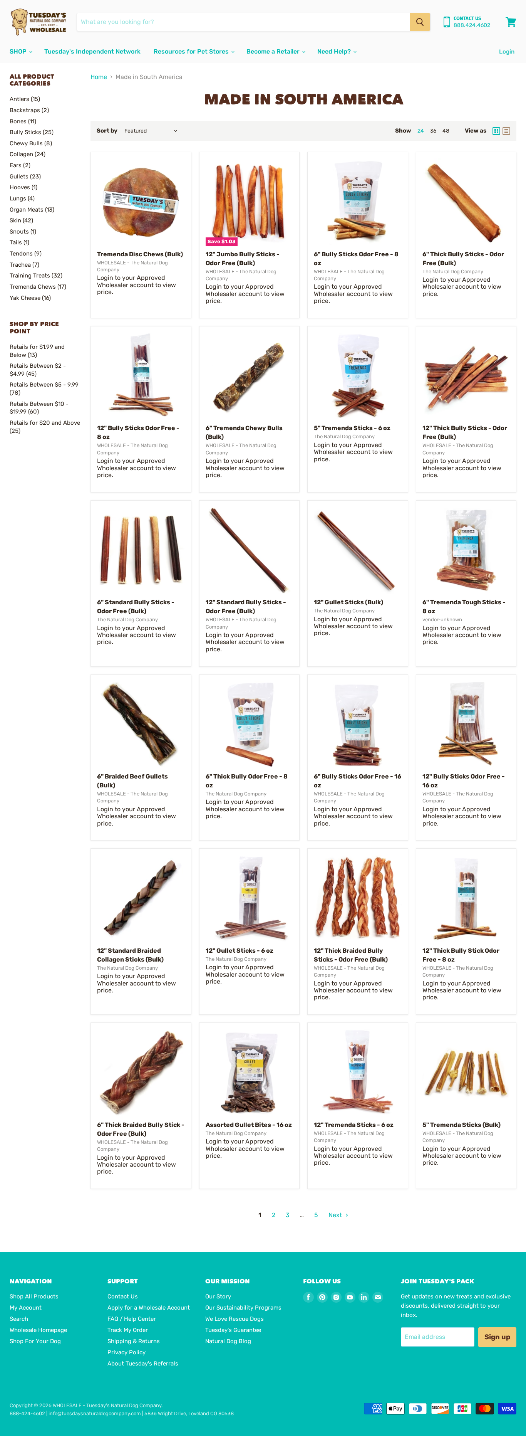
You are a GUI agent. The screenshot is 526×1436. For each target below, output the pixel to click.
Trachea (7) (24, 264)
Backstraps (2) (29, 110)
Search (19, 1318)
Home (98, 77)
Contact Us (122, 1296)
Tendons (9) (26, 253)
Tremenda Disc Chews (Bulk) (140, 254)
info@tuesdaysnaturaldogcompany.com (95, 1413)
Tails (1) (19, 242)
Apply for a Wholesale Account (148, 1307)
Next (335, 1215)
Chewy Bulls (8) (31, 143)
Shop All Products (34, 1296)
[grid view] (496, 131)
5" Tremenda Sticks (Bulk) (461, 1124)
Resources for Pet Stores (192, 51)
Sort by (107, 131)
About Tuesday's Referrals (142, 1363)
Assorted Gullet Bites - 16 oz (249, 1124)
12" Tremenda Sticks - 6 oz (354, 1124)
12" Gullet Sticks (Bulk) (348, 602)
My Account (26, 1307)
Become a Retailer (273, 51)
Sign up (497, 1337)
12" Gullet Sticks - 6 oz (239, 950)
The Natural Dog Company (452, 271)
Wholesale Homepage (38, 1330)
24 (420, 131)
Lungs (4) (22, 198)
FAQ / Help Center (131, 1318)
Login (506, 51)
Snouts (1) (23, 231)
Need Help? (334, 51)
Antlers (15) (25, 99)
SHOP (19, 51)
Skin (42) (21, 220)
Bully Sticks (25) (32, 132)
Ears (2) (20, 165)
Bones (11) (23, 121)
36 (433, 131)
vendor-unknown (442, 619)
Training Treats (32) (36, 275)
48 (445, 131)
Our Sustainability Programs (243, 1307)
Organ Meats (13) (32, 209)
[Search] (420, 22)
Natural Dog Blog (228, 1341)
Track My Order (127, 1330)
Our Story (218, 1296)
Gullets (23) (25, 176)
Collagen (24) (27, 154)
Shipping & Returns (133, 1341)
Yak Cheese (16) (30, 297)
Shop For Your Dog (35, 1341)
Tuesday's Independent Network (92, 51)
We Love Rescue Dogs (234, 1318)
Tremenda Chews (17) (38, 286)
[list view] (506, 131)
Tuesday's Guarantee (233, 1330)
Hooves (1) (23, 187)
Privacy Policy (126, 1352)
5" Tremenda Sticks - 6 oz (352, 428)
